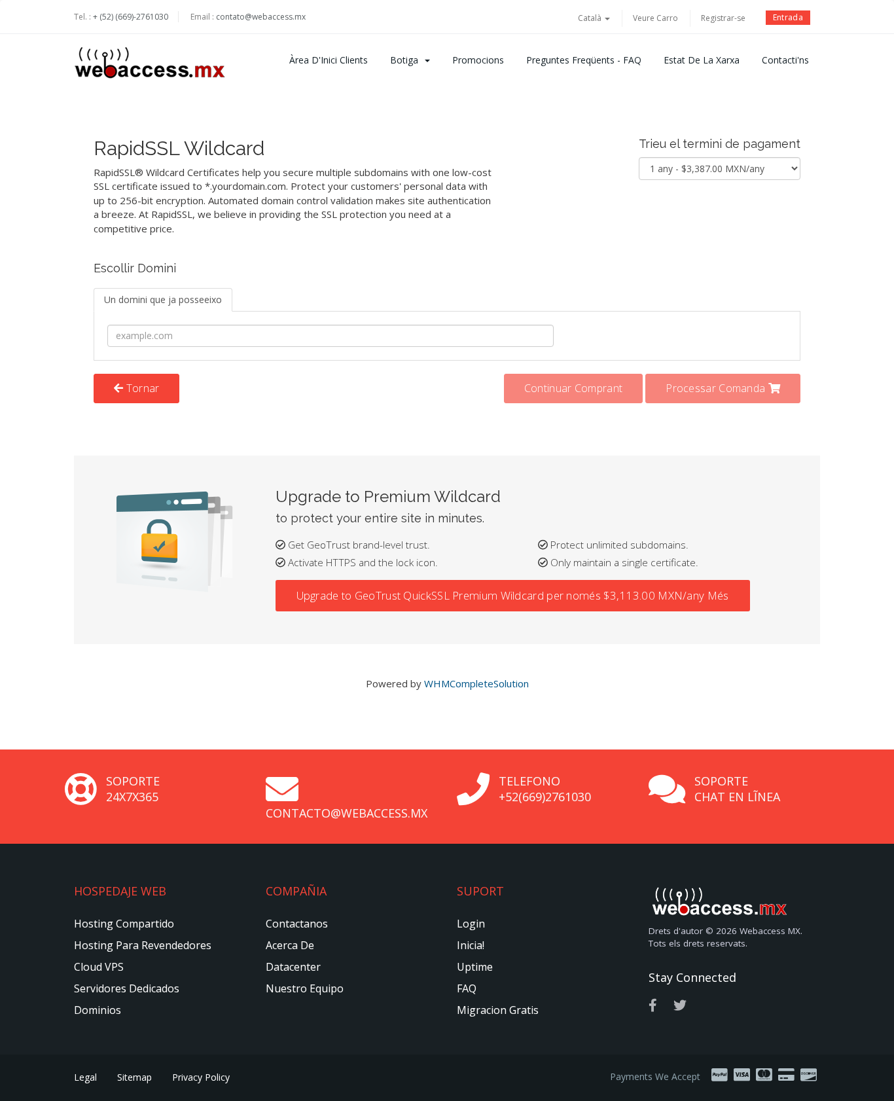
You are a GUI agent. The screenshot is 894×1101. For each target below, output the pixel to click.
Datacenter (293, 967)
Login (471, 923)
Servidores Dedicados (126, 988)
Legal (85, 1077)
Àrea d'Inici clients (328, 60)
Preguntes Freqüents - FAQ (583, 60)
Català (590, 18)
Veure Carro (655, 18)
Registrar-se (723, 18)
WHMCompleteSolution (476, 683)
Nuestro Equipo (305, 988)
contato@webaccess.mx (261, 16)
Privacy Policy (201, 1077)
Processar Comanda (717, 388)
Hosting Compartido (124, 923)
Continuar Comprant (573, 388)
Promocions (478, 60)
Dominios (97, 1010)
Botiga (406, 60)
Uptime (475, 967)
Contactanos (297, 923)
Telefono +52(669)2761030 (545, 788)
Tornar (141, 388)
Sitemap (134, 1077)
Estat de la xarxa (702, 60)
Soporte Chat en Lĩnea (737, 788)
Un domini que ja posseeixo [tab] (163, 299)
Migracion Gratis (498, 1010)
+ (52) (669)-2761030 (130, 16)
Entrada (788, 17)
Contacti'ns (785, 60)
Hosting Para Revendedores (142, 945)
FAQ (466, 988)
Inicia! (470, 945)
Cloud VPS (99, 967)
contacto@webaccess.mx (346, 813)
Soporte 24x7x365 (133, 788)
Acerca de (290, 945)
